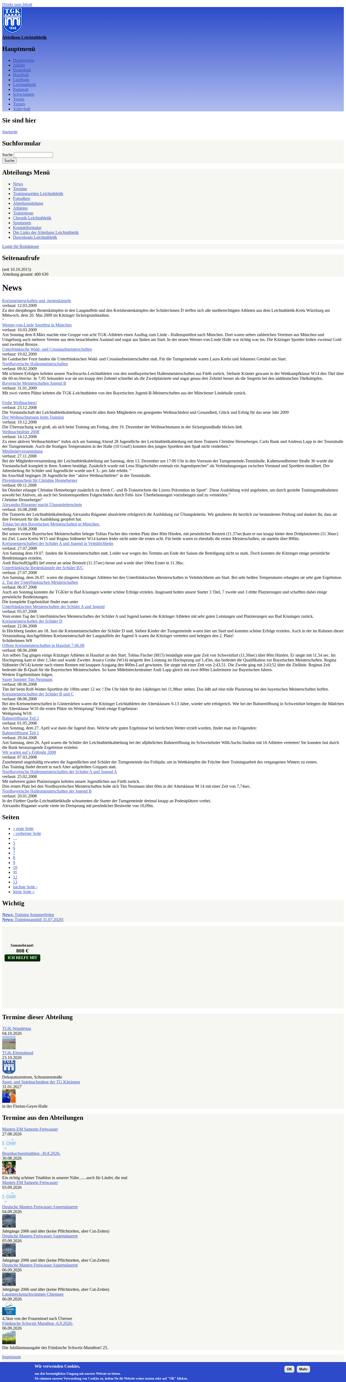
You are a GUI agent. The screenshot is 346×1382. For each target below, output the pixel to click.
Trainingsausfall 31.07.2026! (33, 919)
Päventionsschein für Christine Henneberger (39, 480)
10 (15, 867)
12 (15, 877)
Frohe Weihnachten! (19, 402)
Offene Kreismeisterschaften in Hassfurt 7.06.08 (43, 645)
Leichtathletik (24, 84)
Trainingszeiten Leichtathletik (38, 193)
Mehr (303, 1369)
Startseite (10, 131)
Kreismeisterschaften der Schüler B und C (38, 694)
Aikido (19, 65)
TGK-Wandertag (16, 1028)
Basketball (22, 70)
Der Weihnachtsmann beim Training (33, 417)
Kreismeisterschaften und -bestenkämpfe (36, 300)
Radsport (20, 89)
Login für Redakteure (20, 246)
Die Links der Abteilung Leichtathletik (46, 232)
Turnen (19, 104)
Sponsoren (22, 222)
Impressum (11, 1356)
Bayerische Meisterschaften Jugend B (34, 383)
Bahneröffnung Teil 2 (20, 718)
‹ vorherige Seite (27, 833)
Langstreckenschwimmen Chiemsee (33, 1294)
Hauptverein (23, 60)
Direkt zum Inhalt (17, 4)
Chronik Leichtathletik (32, 218)
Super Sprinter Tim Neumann (27, 679)
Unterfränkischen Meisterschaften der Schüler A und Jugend (53, 606)
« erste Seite (23, 828)
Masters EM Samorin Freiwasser (30, 1129)
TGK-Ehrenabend (17, 1052)
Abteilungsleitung (28, 203)
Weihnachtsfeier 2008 (20, 431)
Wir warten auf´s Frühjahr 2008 (29, 752)
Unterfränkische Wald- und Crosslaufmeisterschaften (47, 349)
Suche (8, 154)
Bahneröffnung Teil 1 (20, 733)
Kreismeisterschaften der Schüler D (32, 621)
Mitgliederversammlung (22, 451)
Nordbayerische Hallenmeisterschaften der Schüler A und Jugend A (59, 771)
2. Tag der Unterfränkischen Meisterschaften (40, 582)
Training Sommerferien (28, 914)
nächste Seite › (25, 887)
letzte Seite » (24, 891)
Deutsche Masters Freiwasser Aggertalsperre (40, 1206)
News (18, 184)
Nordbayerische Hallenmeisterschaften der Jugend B (47, 791)
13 (15, 882)
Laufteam (21, 79)
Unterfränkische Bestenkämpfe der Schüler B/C (43, 567)
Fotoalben (21, 198)
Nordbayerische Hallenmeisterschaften (35, 363)
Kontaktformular (27, 227)
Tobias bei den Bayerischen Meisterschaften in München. (51, 524)
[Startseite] (12, 32)
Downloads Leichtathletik (35, 237)
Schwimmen (23, 94)
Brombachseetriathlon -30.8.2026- (31, 1153)
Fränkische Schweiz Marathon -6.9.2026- (37, 1323)
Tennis (18, 99)
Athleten (20, 208)
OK (289, 1369)
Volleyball (21, 109)
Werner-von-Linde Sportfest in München (37, 325)
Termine (20, 188)
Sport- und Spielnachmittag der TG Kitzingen (41, 1082)
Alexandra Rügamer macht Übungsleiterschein (42, 504)
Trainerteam (23, 213)
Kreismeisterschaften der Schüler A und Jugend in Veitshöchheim (57, 543)
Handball (21, 75)
